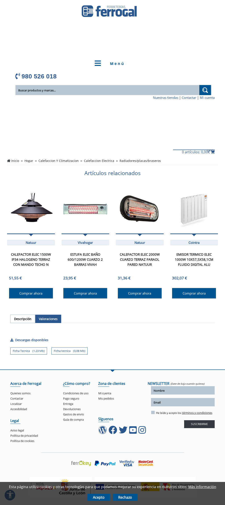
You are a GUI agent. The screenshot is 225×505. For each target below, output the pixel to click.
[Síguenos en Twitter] (123, 432)
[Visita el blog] (103, 432)
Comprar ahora (30, 293)
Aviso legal (17, 430)
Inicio (15, 161)
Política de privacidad (24, 436)
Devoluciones (72, 409)
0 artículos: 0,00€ (196, 152)
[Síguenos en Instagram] (142, 432)
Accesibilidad (18, 409)
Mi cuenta (207, 97)
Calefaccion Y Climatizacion (58, 161)
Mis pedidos (106, 398)
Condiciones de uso (76, 393)
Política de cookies (22, 441)
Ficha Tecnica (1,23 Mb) (29, 351)
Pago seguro (71, 398)
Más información (202, 486)
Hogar (28, 161)
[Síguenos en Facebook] (113, 432)
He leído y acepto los (184, 413)
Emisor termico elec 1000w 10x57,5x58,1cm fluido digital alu (194, 259)
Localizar (16, 404)
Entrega (68, 404)
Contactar (189, 97)
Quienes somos (20, 393)
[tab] (22, 319)
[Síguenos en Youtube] (133, 432)
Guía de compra (73, 420)
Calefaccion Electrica (99, 161)
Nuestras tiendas (165, 97)
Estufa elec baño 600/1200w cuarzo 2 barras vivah (85, 259)
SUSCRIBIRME (199, 424)
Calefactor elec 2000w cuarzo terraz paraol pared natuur (140, 259)
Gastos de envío (73, 414)
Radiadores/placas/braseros (140, 161)
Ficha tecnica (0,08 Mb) (69, 351)
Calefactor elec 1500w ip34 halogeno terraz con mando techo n (31, 259)
